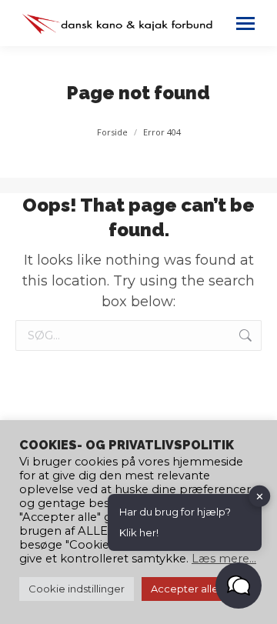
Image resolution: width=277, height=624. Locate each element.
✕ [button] (259, 495)
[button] (238, 585)
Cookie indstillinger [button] (76, 588)
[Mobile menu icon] (245, 23)
